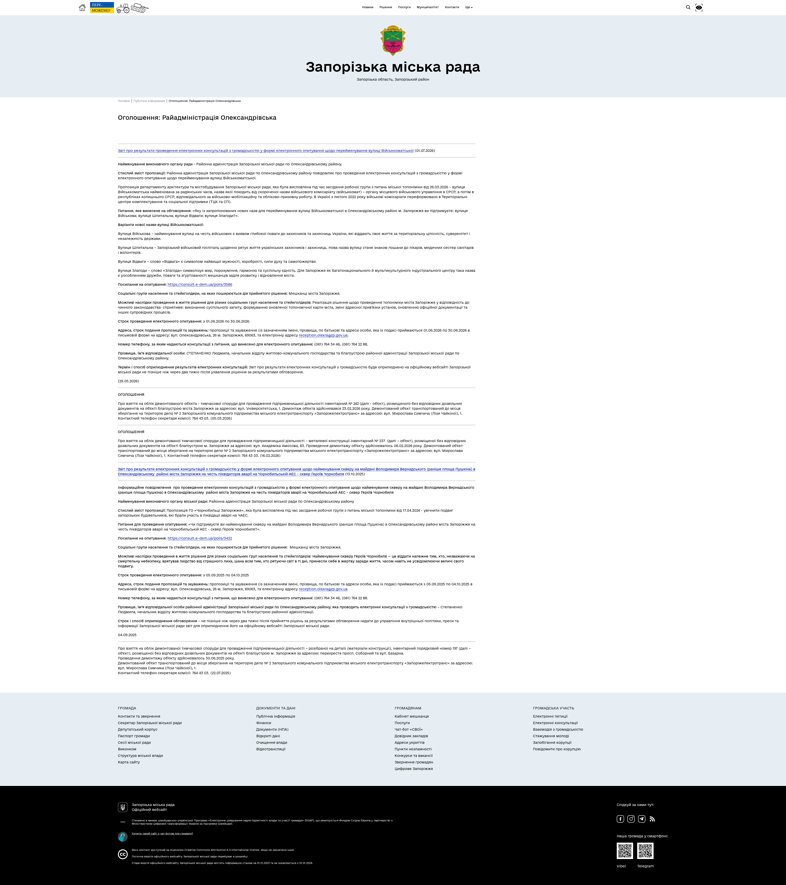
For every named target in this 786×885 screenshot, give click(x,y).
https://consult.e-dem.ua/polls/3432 (200, 538)
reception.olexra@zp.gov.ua (323, 335)
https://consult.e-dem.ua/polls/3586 (200, 284)
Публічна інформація (149, 101)
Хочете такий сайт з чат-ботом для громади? (162, 833)
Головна (124, 101)
